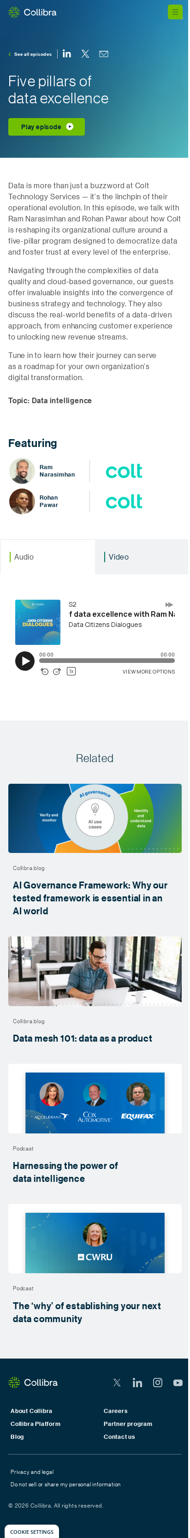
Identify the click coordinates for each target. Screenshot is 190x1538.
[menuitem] (66, 54)
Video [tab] (119, 556)
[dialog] (32, 1531)
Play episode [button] (41, 126)
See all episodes (33, 54)
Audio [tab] (24, 556)
